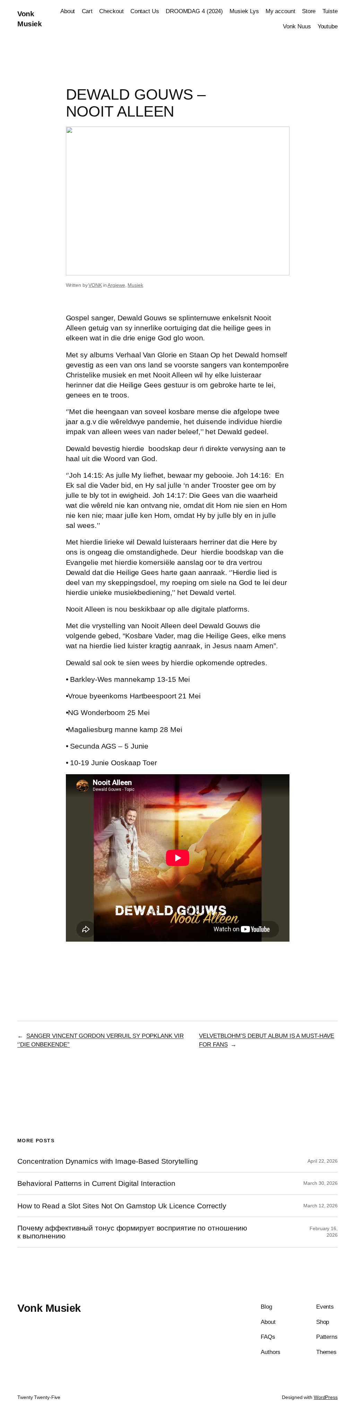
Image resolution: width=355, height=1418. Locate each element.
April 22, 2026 (323, 1161)
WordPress (326, 1397)
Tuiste (330, 11)
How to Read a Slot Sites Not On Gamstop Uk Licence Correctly (121, 1206)
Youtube (328, 26)
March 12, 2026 (320, 1205)
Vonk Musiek (49, 1308)
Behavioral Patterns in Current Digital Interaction (96, 1183)
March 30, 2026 (320, 1183)
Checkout (111, 11)
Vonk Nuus (297, 26)
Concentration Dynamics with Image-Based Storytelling (107, 1161)
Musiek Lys (244, 11)
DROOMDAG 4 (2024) (194, 11)
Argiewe (116, 285)
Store (309, 11)
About (67, 11)
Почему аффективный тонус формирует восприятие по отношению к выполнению (132, 1232)
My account (280, 11)
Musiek (135, 285)
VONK (95, 285)
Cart (87, 11)
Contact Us (144, 11)
